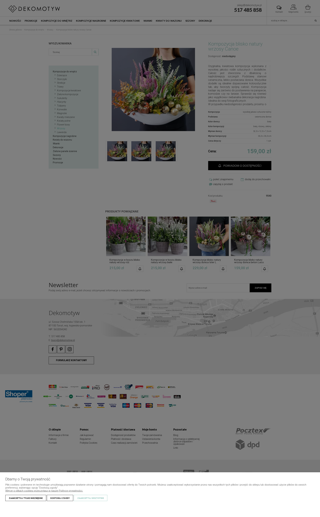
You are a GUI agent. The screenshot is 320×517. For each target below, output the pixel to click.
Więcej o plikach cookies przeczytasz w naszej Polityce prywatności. (44, 490)
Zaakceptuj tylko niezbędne (26, 498)
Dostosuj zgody (60, 498)
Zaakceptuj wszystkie (90, 498)
